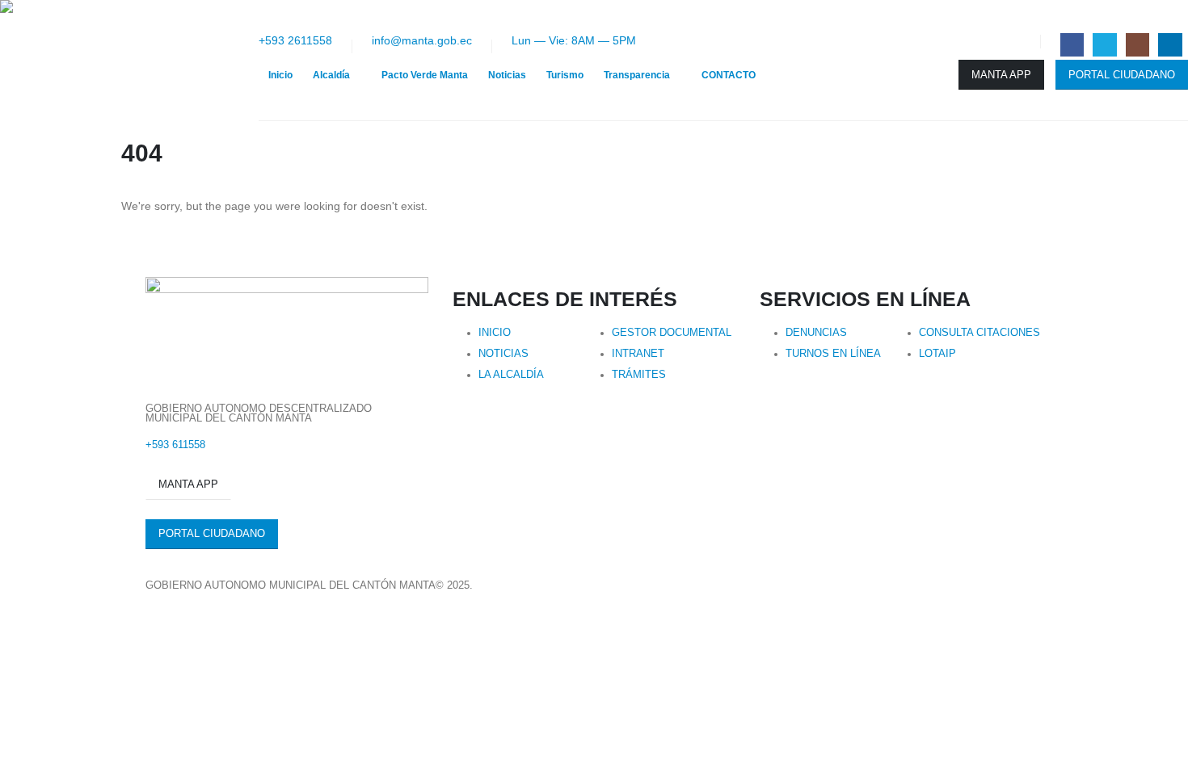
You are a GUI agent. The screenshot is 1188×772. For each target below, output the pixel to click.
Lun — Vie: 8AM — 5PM (574, 40)
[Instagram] (1137, 45)
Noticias (507, 75)
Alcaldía (331, 75)
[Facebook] (1072, 45)
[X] (1104, 45)
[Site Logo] (129, 60)
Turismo (564, 75)
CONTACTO (728, 75)
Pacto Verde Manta (424, 75)
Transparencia (637, 75)
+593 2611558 (295, 40)
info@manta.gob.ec (422, 40)
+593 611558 (175, 445)
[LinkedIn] (1170, 45)
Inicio (280, 75)
